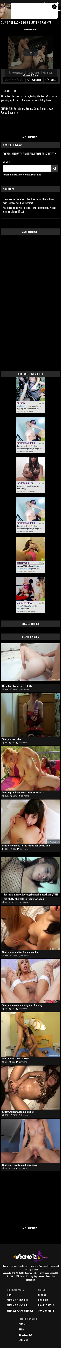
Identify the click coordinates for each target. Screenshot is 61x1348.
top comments (46, 1310)
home (10, 1295)
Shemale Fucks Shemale (20, 1310)
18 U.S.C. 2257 (26, 1334)
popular (43, 1300)
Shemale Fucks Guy (17, 1300)
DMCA (22, 1324)
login (5, 212)
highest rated (46, 1305)
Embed (52, 79)
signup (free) (17, 212)
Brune (29, 109)
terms (22, 1329)
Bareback (19, 109)
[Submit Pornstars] (54, 168)
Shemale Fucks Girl (18, 1305)
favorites (36, 79)
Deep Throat (41, 109)
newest (42, 1295)
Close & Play (30, 75)
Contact (23, 1339)
